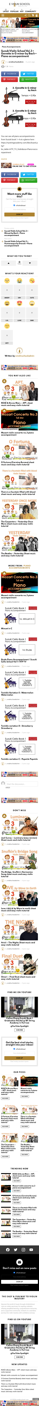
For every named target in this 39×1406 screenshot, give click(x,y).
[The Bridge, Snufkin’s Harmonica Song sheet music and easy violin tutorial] (19, 859)
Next (38, 27)
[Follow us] (25, 15)
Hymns (4, 488)
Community (30, 11)
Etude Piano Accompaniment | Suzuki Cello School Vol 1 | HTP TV (19, 661)
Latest (6, 11)
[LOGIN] (36, 15)
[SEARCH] (29, 15)
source (4, 159)
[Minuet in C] (19, 616)
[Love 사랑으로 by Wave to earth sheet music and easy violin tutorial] (19, 896)
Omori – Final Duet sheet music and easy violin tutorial (18, 978)
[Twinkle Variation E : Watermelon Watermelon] (19, 680)
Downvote (29, 263)
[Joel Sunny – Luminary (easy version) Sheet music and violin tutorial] (19, 825)
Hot (22, 11)
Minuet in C (6, 629)
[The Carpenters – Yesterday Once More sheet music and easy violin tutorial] (19, 509)
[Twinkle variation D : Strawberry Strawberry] (19, 713)
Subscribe (19, 1030)
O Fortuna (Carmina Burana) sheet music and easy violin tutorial (17, 463)
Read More (5, 1098)
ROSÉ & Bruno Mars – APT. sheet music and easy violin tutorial (10, 31)
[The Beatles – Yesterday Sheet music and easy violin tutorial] (19, 541)
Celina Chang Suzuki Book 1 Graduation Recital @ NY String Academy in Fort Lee (19, 1020)
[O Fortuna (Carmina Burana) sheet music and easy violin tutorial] (19, 449)
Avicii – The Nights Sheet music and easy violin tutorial (18, 944)
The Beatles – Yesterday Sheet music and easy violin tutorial (18, 555)
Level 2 (4, 518)
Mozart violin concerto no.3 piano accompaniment (29, 1090)
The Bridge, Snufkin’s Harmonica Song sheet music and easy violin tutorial (17, 874)
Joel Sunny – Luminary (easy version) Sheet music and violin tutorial (19, 839)
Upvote (8, 263)
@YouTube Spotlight (19, 1026)
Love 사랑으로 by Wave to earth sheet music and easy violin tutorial (18, 909)
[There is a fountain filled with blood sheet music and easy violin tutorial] (19, 479)
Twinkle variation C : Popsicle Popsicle (19, 759)
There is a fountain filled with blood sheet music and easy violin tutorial (18, 493)
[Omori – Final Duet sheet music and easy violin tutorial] (19, 964)
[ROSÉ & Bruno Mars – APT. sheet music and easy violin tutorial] (10, 23)
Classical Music (7, 459)
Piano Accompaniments (10, 429)
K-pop (4, 399)
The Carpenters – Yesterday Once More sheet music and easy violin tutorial (17, 524)
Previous (1, 27)
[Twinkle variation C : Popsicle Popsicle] (19, 746)
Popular (14, 11)
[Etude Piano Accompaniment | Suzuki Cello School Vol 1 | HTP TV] (19, 647)
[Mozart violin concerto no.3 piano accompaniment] (19, 420)
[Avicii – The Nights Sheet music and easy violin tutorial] (19, 930)
